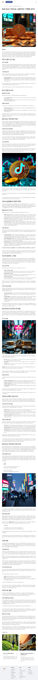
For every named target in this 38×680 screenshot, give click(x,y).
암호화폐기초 (6, 6)
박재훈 (5, 12)
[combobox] (24, 2)
